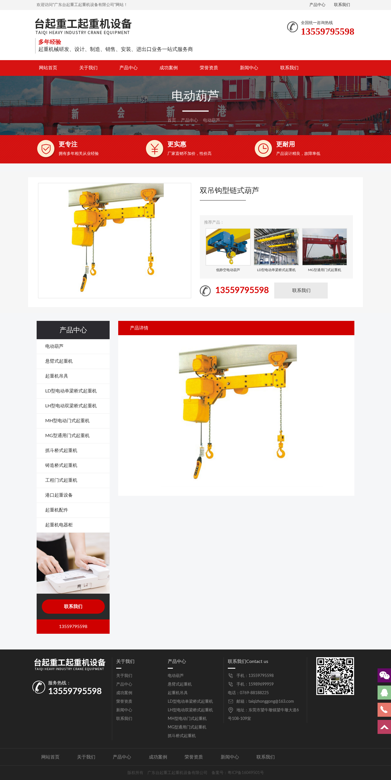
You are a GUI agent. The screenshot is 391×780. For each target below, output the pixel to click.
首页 (171, 120)
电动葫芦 (211, 120)
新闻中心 (249, 68)
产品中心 (317, 5)
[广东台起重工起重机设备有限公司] (83, 26)
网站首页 (48, 68)
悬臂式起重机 (59, 361)
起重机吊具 (56, 376)
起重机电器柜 (59, 525)
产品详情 (139, 327)
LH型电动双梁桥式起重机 (71, 406)
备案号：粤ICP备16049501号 (238, 773)
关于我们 (88, 68)
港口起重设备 (59, 495)
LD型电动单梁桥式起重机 (71, 391)
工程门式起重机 (61, 480)
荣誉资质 (209, 68)
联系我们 (342, 5)
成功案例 (168, 68)
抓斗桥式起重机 (61, 450)
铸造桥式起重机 (61, 465)
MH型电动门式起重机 (67, 420)
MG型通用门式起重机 (67, 435)
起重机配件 (56, 510)
